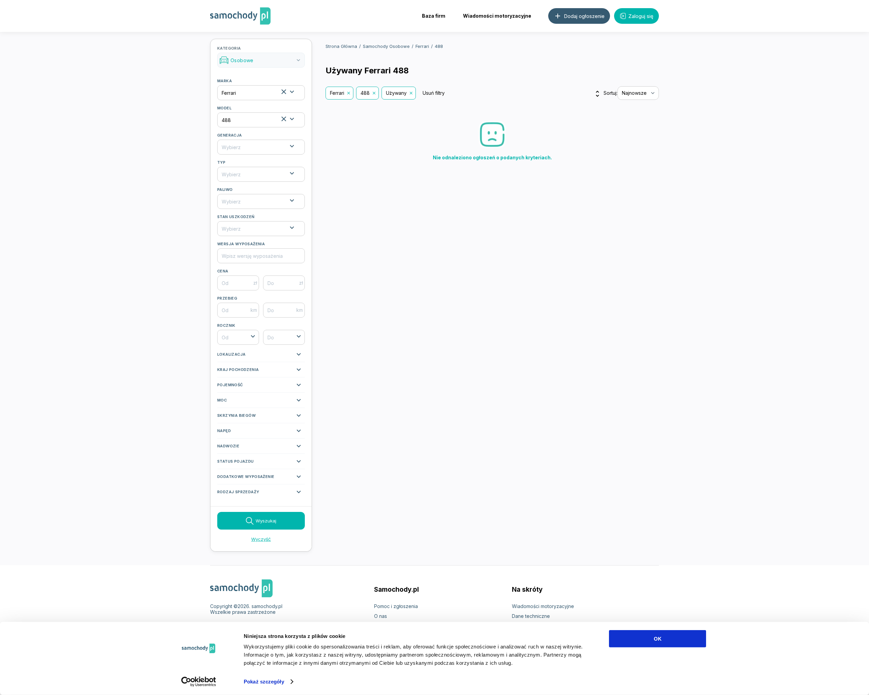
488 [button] (365, 93)
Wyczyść (261, 539)
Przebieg (227, 298)
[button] (261, 356)
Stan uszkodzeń (236, 216)
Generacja (229, 135)
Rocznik (226, 325)
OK (658, 639)
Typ (221, 162)
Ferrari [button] (337, 93)
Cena (222, 271)
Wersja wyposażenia (241, 244)
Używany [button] (396, 93)
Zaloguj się (640, 16)
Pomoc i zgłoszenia (396, 606)
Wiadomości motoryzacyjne (497, 16)
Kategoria (259, 55)
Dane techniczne (531, 616)
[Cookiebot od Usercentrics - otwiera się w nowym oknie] (198, 682)
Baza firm (433, 16)
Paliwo (225, 189)
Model (224, 108)
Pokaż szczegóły (264, 681)
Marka (224, 80)
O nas (380, 616)
